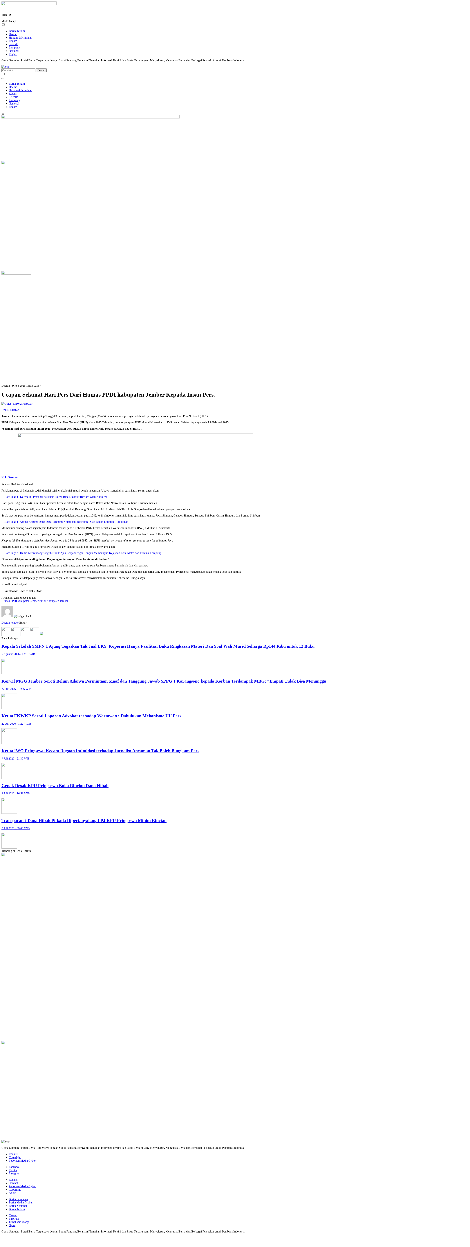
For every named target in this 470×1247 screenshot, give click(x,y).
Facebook (14, 1166)
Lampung (14, 47)
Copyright (15, 1157)
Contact (13, 1183)
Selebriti (13, 44)
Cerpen (13, 1215)
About (12, 1192)
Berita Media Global (20, 1202)
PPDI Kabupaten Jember (53, 600)
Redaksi (13, 1154)
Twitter (13, 1170)
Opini (12, 1225)
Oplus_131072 (10, 409)
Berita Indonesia (18, 1199)
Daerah (13, 34)
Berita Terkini (17, 31)
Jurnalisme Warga (19, 1221)
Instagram (14, 1173)
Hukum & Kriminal (20, 37)
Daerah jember (10, 622)
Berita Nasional (18, 1205)
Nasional (14, 50)
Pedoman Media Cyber (22, 1160)
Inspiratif (14, 1218)
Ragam (13, 40)
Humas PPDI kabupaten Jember (20, 600)
